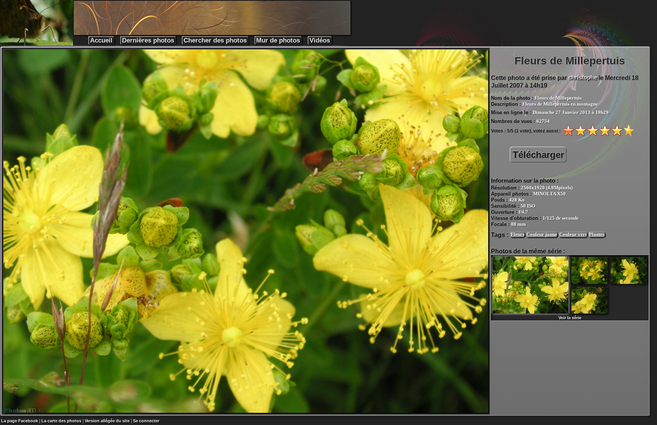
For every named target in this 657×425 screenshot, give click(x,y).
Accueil (101, 40)
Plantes (597, 234)
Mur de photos (278, 40)
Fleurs (517, 234)
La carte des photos (61, 421)
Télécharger (538, 154)
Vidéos (319, 40)
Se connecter (146, 421)
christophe (582, 77)
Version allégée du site (107, 421)
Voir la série (570, 318)
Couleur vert (573, 234)
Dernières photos (148, 40)
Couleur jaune (542, 234)
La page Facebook (19, 421)
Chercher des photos (215, 40)
